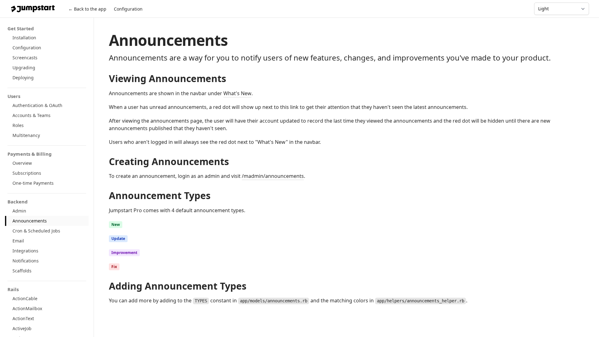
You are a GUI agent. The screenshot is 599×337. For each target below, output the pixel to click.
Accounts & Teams (31, 115)
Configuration (128, 9)
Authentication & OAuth (37, 105)
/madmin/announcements (273, 176)
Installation (24, 38)
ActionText (23, 318)
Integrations (25, 251)
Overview (22, 163)
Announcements (29, 221)
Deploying (23, 78)
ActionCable (24, 298)
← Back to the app (87, 9)
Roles (18, 125)
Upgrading (23, 68)
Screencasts (24, 58)
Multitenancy (26, 135)
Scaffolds (22, 271)
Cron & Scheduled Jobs (36, 231)
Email (18, 241)
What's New (237, 93)
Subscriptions (26, 173)
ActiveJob (22, 328)
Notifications (25, 261)
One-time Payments (33, 183)
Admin (19, 211)
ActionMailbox (27, 308)
